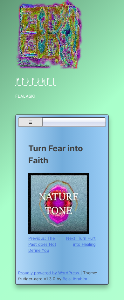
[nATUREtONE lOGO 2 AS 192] (58, 232)
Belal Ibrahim (75, 279)
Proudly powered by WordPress (49, 273)
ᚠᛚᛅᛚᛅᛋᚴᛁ (35, 81)
